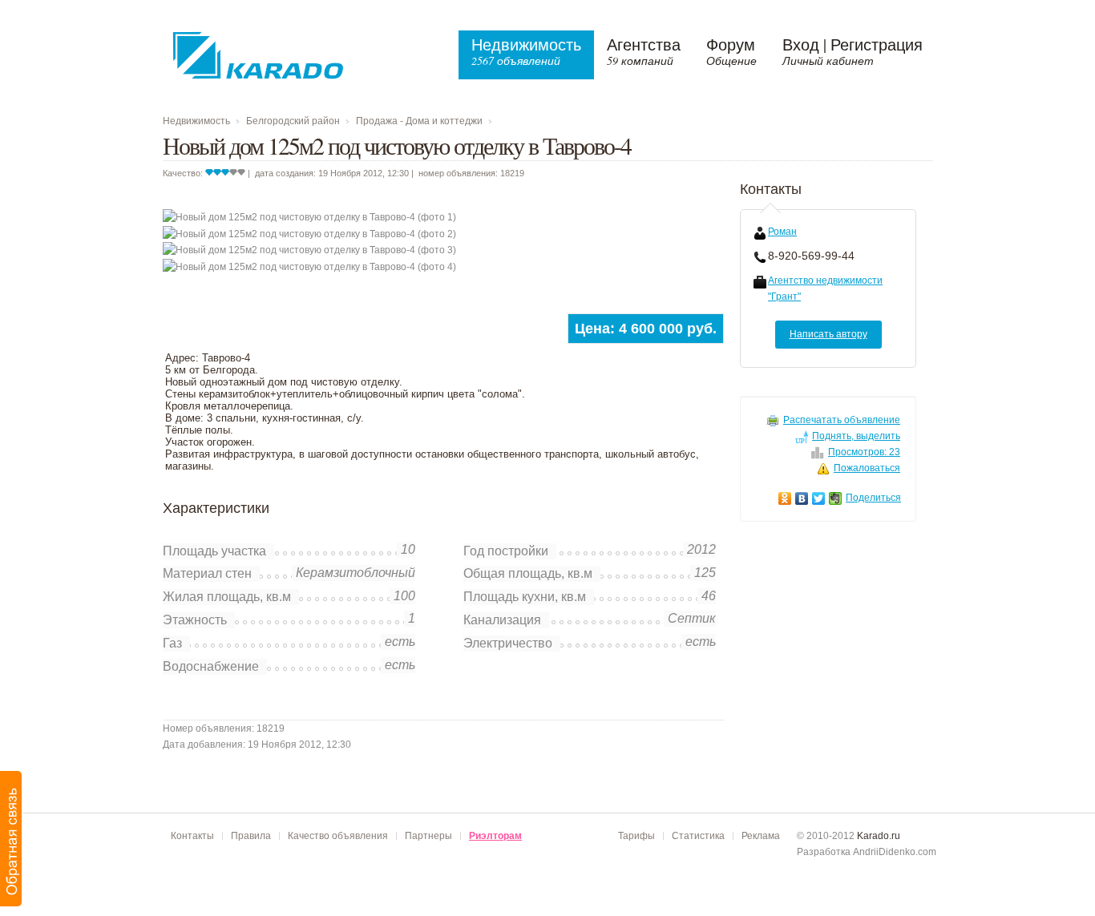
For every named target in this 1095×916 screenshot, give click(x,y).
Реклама (760, 835)
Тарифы (636, 835)
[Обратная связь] (11, 838)
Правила (251, 835)
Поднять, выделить (856, 436)
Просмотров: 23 (864, 452)
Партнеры (428, 835)
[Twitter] (818, 498)
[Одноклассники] (785, 498)
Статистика (698, 835)
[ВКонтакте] (802, 498)
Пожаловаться (867, 468)
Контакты (192, 835)
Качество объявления (338, 835)
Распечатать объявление (841, 420)
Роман (782, 231)
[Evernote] (835, 498)
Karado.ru (878, 835)
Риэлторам (495, 835)
